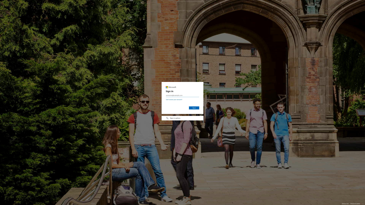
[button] (182, 118)
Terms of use (345, 203)
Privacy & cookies (355, 203)
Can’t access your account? (174, 99)
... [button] (363, 203)
